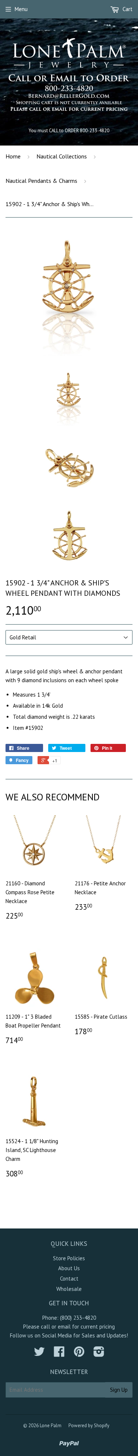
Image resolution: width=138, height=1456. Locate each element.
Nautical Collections (61, 156)
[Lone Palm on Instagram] (99, 1353)
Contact (69, 1278)
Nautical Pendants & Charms (41, 180)
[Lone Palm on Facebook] (59, 1353)
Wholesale (69, 1288)
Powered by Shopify (88, 1425)
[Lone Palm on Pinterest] (79, 1353)
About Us (69, 1268)
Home (13, 156)
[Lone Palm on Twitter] (39, 1353)
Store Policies (69, 1258)
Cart (126, 9)
